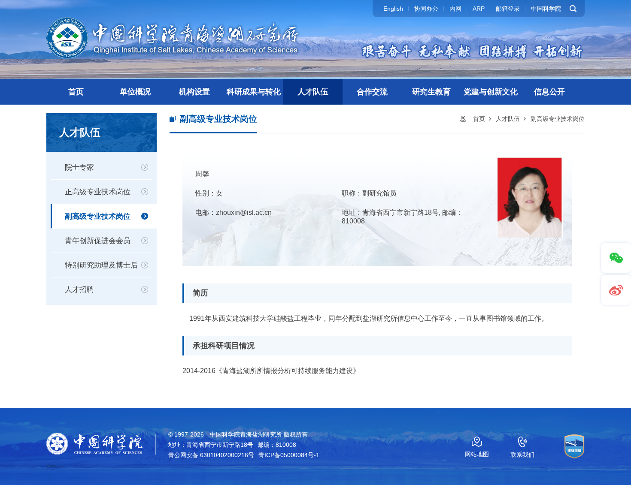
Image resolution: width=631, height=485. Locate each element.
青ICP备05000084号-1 (288, 455)
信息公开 (549, 91)
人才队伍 (312, 91)
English (393, 8)
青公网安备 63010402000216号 (211, 455)
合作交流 (372, 91)
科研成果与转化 (254, 91)
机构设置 (194, 91)
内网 (455, 8)
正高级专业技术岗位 (97, 192)
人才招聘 (79, 290)
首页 (76, 91)
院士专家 (79, 167)
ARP (479, 8)
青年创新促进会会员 (97, 241)
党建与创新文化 (491, 91)
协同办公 (426, 8)
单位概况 (135, 91)
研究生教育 (431, 91)
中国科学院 (546, 8)
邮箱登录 (508, 8)
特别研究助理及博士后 (101, 265)
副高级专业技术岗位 (97, 216)
